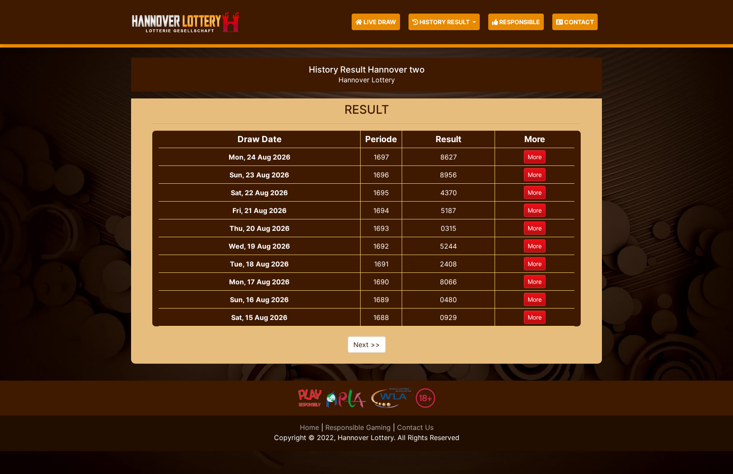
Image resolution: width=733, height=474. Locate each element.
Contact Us (415, 427)
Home (309, 427)
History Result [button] (444, 21)
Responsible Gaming (358, 427)
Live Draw (379, 21)
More (535, 156)
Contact (578, 21)
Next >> (366, 344)
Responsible (519, 21)
